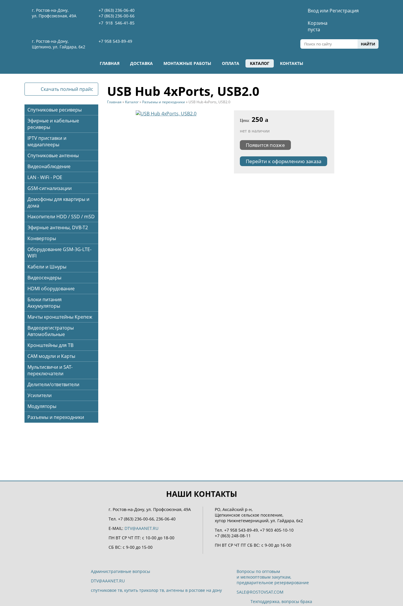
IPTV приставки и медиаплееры (46, 141)
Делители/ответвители (53, 384)
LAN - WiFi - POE (44, 177)
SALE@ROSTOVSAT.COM (260, 592)
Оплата (230, 63)
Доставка (141, 63)
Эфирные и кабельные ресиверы (53, 123)
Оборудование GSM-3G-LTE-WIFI (59, 252)
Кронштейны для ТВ (50, 345)
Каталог (259, 63)
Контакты (291, 63)
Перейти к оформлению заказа (283, 161)
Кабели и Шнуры (46, 266)
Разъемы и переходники (55, 417)
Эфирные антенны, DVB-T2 (57, 227)
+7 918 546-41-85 (117, 23)
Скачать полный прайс (67, 89)
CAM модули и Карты (51, 356)
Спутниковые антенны (53, 155)
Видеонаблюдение (49, 166)
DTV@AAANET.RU (141, 528)
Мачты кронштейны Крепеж (59, 317)
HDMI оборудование (51, 288)
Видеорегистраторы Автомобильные (50, 331)
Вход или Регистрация (333, 10)
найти (368, 44)
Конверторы (41, 238)
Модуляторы (41, 406)
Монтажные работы (187, 63)
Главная (109, 63)
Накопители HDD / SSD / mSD (61, 216)
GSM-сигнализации (49, 188)
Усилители (39, 395)
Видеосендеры (44, 277)
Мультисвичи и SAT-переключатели (50, 370)
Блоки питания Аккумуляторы (44, 302)
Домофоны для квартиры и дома (58, 202)
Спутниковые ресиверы (54, 110)
